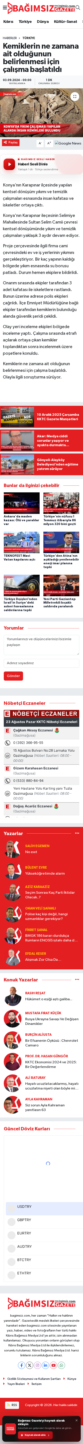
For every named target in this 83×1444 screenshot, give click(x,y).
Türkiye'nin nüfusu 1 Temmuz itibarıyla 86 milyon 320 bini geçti (59, 520)
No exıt (31, 852)
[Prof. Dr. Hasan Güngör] (12, 1062)
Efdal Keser (35, 953)
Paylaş (13, 142)
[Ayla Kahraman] (12, 1105)
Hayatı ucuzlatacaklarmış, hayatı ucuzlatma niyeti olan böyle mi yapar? (52, 1086)
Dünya (43, 22)
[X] (29, 1365)
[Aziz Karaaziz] (12, 892)
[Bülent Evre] (12, 870)
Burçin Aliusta (38, 1034)
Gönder (13, 676)
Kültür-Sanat (65, 22)
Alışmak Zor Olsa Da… (43, 960)
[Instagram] (37, 1365)
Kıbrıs (8, 22)
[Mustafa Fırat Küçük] (12, 1018)
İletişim (37, 1384)
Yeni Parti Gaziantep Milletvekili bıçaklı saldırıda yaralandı (59, 603)
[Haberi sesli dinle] (9, 164)
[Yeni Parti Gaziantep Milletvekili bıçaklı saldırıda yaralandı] (61, 585)
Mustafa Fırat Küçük (43, 1013)
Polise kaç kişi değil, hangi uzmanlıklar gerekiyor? (46, 916)
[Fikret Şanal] (12, 935)
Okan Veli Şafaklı (40, 908)
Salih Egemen (37, 846)
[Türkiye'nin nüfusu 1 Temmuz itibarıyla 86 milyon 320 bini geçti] (61, 503)
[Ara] (77, 8)
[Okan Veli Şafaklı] (12, 913)
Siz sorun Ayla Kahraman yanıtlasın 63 (45, 1107)
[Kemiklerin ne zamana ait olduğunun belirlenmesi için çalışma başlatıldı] (41, 112)
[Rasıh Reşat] (12, 996)
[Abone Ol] (68, 143)
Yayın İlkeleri (16, 1384)
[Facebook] (21, 1365)
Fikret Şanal (36, 930)
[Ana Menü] (5, 8)
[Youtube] (53, 1365)
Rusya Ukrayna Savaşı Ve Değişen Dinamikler (52, 1021)
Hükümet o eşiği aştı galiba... (48, 999)
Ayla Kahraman (38, 1099)
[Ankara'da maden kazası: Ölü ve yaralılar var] (22, 503)
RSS (14, 1405)
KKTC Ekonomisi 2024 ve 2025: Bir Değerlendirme (51, 1064)
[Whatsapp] (61, 1365)
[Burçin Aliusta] (12, 1040)
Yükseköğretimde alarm (45, 874)
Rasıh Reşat (35, 993)
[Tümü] (77, 833)
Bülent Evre (36, 867)
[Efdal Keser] (12, 957)
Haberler (10, 38)
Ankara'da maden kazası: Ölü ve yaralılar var (21, 520)
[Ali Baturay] (12, 1083)
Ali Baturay (35, 1078)
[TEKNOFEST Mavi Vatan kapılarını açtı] (22, 542)
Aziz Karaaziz (37, 887)
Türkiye (25, 22)
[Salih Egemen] (12, 849)
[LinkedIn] (45, 1365)
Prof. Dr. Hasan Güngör (46, 1056)
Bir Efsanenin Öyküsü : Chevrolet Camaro (51, 1043)
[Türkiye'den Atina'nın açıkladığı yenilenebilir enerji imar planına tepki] (61, 542)
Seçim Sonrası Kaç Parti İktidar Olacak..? (50, 895)
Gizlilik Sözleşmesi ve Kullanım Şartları (34, 1379)
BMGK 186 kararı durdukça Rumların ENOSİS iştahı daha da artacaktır (50, 938)
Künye (72, 1379)
